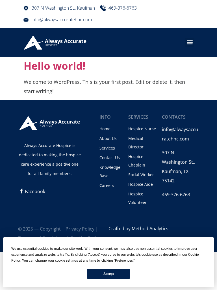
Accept (108, 274)
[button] (189, 42)
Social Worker (141, 174)
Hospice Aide (140, 184)
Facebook (35, 191)
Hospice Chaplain (136, 161)
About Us (108, 138)
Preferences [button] (124, 261)
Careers (106, 185)
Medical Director (136, 143)
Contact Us (109, 157)
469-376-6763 (122, 8)
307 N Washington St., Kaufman (63, 8)
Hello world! (54, 66)
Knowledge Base (109, 171)
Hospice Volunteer (137, 198)
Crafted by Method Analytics (138, 228)
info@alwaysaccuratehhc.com (62, 19)
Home (104, 128)
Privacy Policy (80, 229)
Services (107, 148)
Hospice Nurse (142, 128)
